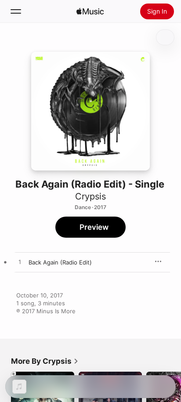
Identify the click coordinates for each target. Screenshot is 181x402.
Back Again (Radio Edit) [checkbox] (60, 262)
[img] (90, 11)
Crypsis (90, 196)
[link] (45, 361)
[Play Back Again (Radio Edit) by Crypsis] (20, 262)
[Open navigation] (15, 11)
